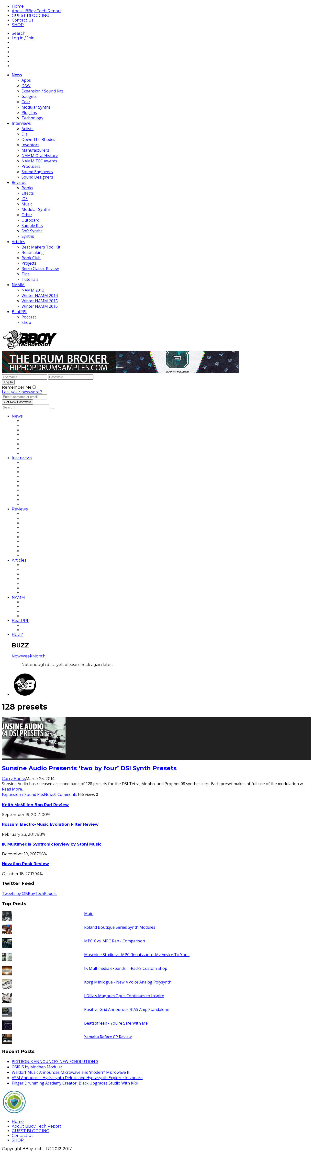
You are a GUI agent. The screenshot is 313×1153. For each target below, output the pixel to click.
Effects (28, 193)
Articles (18, 241)
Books (27, 188)
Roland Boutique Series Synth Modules (119, 927)
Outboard (30, 220)
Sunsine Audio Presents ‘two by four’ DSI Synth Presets (89, 768)
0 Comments (65, 794)
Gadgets (29, 96)
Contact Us (22, 20)
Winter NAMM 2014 (40, 295)
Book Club (31, 257)
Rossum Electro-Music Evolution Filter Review (50, 824)
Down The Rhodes (38, 139)
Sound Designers (37, 177)
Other (27, 214)
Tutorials (30, 279)
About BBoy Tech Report (36, 11)
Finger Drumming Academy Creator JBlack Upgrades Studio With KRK (75, 1083)
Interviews (21, 123)
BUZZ (17, 634)
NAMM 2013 (33, 290)
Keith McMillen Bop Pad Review (35, 805)
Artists (28, 128)
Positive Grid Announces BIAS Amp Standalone (126, 1009)
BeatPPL (19, 311)
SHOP (18, 25)
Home (18, 6)
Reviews (19, 182)
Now (16, 656)
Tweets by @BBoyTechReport (29, 893)
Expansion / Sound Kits (43, 91)
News (17, 75)
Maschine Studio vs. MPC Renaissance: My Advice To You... (137, 954)
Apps (26, 80)
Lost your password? (22, 392)
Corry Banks (14, 778)
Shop (26, 322)
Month (38, 656)
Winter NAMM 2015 (40, 301)
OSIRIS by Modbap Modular (37, 1067)
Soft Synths (32, 231)
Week (26, 656)
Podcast (29, 317)
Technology (32, 118)
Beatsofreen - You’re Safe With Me (116, 1023)
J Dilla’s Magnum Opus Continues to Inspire (124, 995)
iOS (25, 198)
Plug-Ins (29, 112)
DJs (25, 134)
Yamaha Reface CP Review (108, 1037)
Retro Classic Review (40, 268)
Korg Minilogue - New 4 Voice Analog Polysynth (127, 982)
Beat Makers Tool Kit (41, 247)
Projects (29, 263)
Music (27, 204)
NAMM (18, 284)
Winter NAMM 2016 (40, 306)
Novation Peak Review (25, 863)
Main (88, 913)
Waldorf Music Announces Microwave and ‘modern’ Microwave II (70, 1072)
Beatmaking (33, 252)
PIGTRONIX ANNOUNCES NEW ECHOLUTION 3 (55, 1061)
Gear (26, 101)
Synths (28, 236)
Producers (31, 166)
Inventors (30, 144)
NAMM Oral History (40, 155)
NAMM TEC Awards (39, 161)
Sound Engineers (37, 171)
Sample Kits (32, 225)
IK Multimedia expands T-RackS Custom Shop (125, 968)
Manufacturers (35, 150)
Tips (26, 274)
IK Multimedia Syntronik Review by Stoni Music (51, 844)
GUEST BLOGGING (30, 15)
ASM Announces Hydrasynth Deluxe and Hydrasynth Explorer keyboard (77, 1077)
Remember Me (17, 387)
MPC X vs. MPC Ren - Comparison (114, 941)
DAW (26, 85)
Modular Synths (36, 107)
